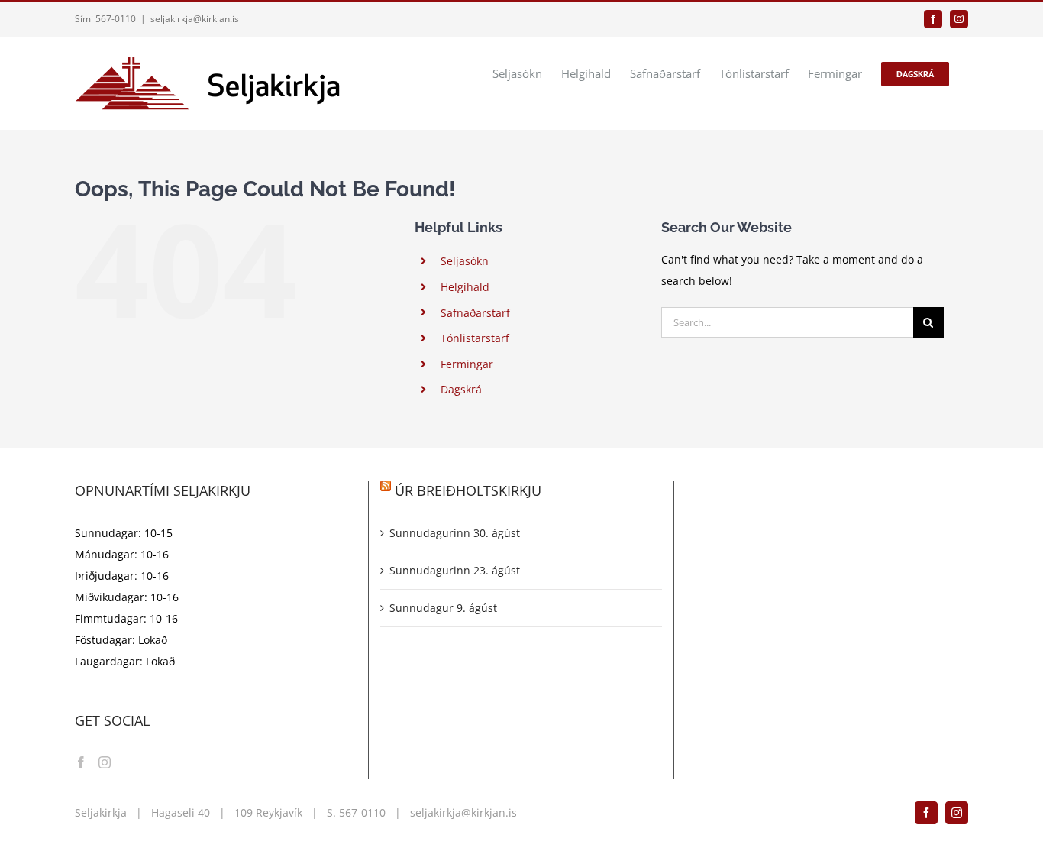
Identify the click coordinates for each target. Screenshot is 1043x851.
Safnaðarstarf (475, 313)
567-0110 (362, 812)
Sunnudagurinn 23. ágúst (454, 570)
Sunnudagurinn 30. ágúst (454, 533)
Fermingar (467, 364)
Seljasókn (465, 261)
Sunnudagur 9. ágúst (443, 607)
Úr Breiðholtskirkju (468, 490)
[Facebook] (81, 762)
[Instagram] (104, 762)
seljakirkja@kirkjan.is (194, 18)
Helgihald (465, 287)
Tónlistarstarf (475, 338)
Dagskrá (461, 389)
